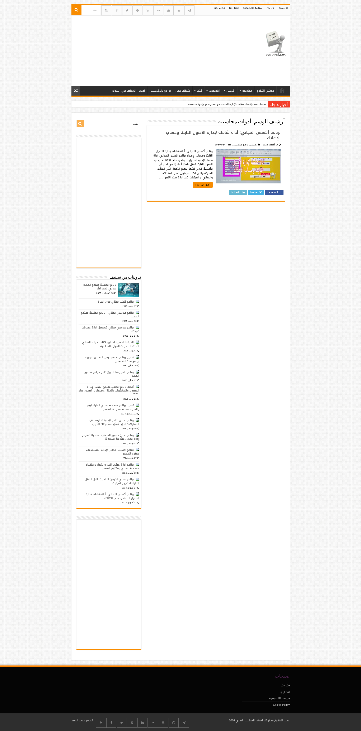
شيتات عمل (182, 90)
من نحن (271, 8)
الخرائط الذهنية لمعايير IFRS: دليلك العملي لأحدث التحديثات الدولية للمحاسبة (110, 344)
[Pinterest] (137, 10)
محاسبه (247, 90)
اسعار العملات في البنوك (128, 90)
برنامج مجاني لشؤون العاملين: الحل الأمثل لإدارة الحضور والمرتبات (112, 481)
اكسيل (230, 90)
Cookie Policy (281, 704)
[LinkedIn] (148, 10)
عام (229, 145)
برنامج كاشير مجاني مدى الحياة (116, 301)
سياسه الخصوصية (252, 8)
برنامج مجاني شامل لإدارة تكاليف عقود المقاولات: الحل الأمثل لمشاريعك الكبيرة (113, 422)
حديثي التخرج (265, 90)
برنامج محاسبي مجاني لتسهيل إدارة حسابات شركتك (110, 329)
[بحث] (76, 10)
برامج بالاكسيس (160, 90)
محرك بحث (219, 8)
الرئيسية (283, 8)
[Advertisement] (151, 49)
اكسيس (214, 90)
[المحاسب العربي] (273, 43)
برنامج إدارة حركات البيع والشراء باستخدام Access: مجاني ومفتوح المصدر (112, 466)
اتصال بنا (234, 8)
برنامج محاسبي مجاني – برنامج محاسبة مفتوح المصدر (110, 314)
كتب (199, 90)
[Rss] (106, 10)
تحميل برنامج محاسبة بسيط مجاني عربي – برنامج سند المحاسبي (112, 359)
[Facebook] (117, 10)
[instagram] (179, 10)
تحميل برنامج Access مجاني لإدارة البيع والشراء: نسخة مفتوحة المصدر (113, 407)
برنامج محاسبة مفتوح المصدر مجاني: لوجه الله (99, 286)
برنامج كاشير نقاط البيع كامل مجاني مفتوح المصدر (111, 373)
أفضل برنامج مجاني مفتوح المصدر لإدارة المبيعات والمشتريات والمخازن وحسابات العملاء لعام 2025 (109, 390)
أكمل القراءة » (202, 184)
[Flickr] (158, 10)
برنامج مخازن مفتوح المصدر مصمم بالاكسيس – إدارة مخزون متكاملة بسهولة (109, 436)
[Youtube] (169, 10)
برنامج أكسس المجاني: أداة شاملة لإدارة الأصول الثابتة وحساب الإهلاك (223, 135)
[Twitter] (127, 10)
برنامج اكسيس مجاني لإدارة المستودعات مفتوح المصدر (112, 451)
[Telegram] (189, 10)
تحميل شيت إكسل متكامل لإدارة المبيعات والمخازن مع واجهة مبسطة (227, 104)
